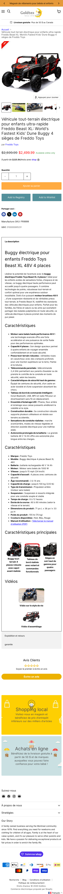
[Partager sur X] (9, 214)
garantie (9, 644)
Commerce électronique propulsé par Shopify (31, 889)
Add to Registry (16, 197)
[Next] (58, 3)
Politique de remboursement (31, 883)
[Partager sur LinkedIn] (14, 214)
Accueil (5, 29)
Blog (24, 880)
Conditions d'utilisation (40, 880)
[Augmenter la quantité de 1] (27, 176)
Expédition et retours (15, 635)
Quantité (5, 170)
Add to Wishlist (47, 197)
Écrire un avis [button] (31, 676)
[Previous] (4, 3)
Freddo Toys (11, 144)
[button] (55, 893)
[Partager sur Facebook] (3, 214)
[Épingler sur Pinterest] (20, 214)
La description (12, 241)
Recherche (14, 880)
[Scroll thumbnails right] (59, 107)
